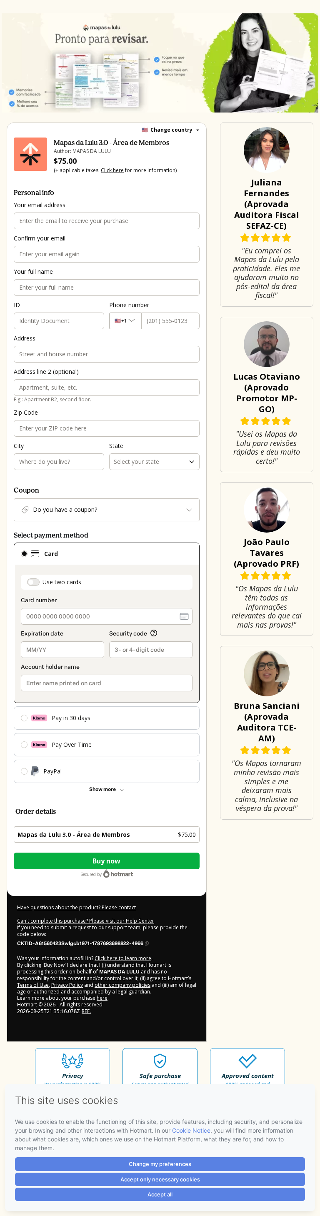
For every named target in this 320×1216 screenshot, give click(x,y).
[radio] (24, 553)
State (116, 446)
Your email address (39, 205)
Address (24, 338)
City (19, 446)
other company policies (122, 984)
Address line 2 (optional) (46, 371)
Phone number (129, 305)
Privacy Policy (67, 984)
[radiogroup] (107, 663)
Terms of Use (33, 984)
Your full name (33, 271)
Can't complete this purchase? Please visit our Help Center (85, 920)
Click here (112, 170)
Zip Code (26, 412)
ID (17, 305)
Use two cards (61, 582)
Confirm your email (39, 238)
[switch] (33, 582)
